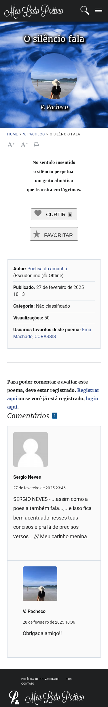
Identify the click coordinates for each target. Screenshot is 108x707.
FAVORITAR (58, 235)
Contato (27, 683)
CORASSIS (45, 336)
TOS (69, 679)
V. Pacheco (34, 134)
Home (12, 134)
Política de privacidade (40, 679)
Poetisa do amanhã (47, 268)
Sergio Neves (27, 477)
